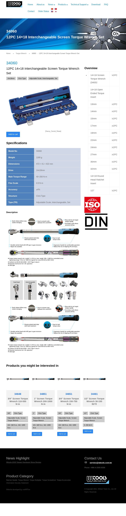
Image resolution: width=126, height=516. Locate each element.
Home (8, 53)
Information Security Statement (17, 483)
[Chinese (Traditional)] (56, 9)
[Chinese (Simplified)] (52, 9)
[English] (52, 11)
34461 (94, 394)
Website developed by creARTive (18, 489)
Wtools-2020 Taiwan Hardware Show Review (23, 462)
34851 (43, 394)
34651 (68, 394)
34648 (17, 394)
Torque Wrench (21, 53)
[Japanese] (56, 11)
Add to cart (13, 134)
